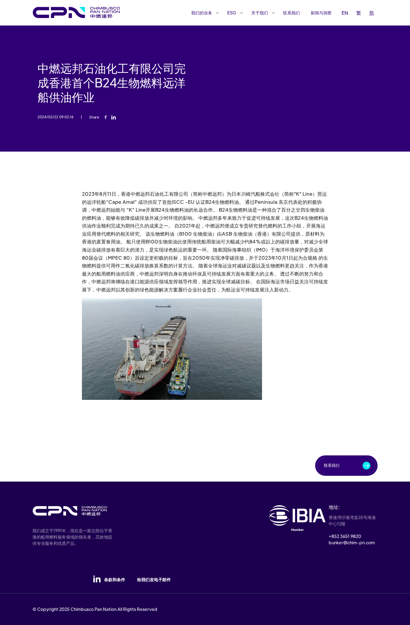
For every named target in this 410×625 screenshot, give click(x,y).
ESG (231, 12)
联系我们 (291, 12)
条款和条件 (114, 579)
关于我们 (259, 12)
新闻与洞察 (321, 12)
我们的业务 (201, 12)
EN (345, 13)
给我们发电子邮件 (154, 579)
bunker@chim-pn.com (352, 542)
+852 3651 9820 (345, 536)
